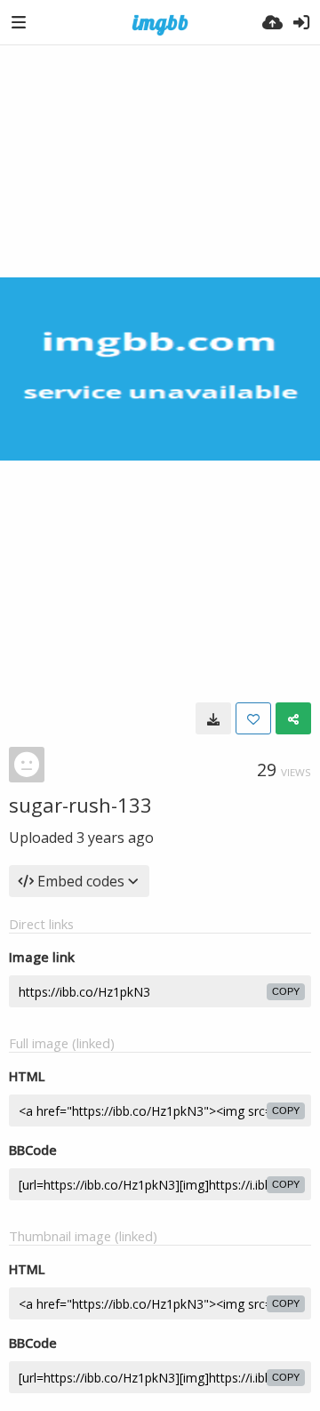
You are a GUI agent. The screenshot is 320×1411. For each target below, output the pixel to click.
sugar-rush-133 (80, 804)
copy (286, 991)
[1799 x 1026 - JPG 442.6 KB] (213, 718)
